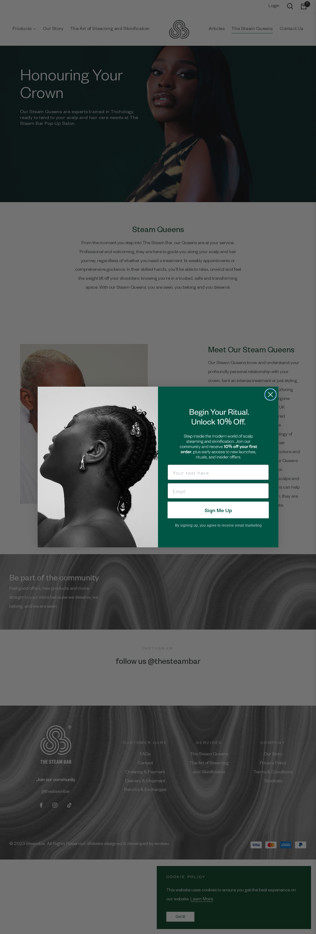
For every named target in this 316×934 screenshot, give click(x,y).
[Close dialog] (270, 394)
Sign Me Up (218, 510)
